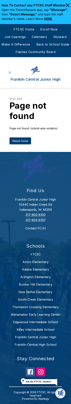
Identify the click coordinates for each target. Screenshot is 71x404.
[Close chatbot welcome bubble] (23, 380)
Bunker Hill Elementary (35, 284)
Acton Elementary (35, 262)
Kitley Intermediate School (35, 329)
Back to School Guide (52, 44)
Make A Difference (16, 44)
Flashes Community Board (36, 52)
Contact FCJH (35, 228)
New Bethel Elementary (35, 292)
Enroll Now (49, 29)
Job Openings (15, 37)
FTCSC (35, 254)
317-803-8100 (36, 215)
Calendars (39, 37)
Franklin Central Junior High (35, 337)
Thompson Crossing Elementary (35, 307)
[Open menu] (10, 72)
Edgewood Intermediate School (35, 322)
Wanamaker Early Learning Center (35, 314)
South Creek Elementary (35, 299)
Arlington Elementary (35, 277)
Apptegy (43, 398)
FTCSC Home (23, 29)
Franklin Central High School (35, 344)
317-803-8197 (36, 220)
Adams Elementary (35, 269)
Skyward (60, 37)
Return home (20, 140)
